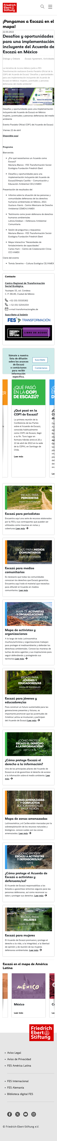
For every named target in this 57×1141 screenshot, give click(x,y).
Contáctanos (41, 368)
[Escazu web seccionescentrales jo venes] (28, 682)
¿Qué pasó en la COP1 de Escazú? (26, 412)
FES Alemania (15, 1087)
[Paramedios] (28, 552)
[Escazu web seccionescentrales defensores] (28, 857)
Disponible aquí (10, 135)
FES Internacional (17, 1081)
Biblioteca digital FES (20, 1094)
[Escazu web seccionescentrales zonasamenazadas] (28, 802)
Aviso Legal (14, 1052)
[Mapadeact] (28, 613)
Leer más (18, 456)
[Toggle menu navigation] (50, 6)
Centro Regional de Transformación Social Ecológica (25, 285)
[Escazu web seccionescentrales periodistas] (28, 497)
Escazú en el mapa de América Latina (25, 966)
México (19, 1004)
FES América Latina (19, 1065)
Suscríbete (40, 360)
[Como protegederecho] (28, 744)
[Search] (43, 6)
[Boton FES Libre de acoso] (28, 332)
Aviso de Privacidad (19, 1059)
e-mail (12, 309)
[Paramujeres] (28, 919)
